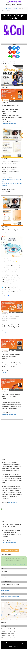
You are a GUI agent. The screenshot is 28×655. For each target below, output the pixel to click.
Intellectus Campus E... (14, 614)
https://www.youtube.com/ (9, 123)
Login (16, 646)
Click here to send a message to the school (10, 584)
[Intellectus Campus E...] (14, 611)
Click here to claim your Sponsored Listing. (13, 564)
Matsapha (15, 8)
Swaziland (8, 8)
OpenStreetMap (19, 618)
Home (8, 4)
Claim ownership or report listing (10, 550)
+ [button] (3, 604)
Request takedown (6, 554)
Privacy (21, 643)
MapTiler (14, 618)
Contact (13, 643)
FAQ (11, 646)
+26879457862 (5, 590)
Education (4, 578)
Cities (13, 4)
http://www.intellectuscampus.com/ (10, 596)
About (7, 643)
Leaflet (10, 618)
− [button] (3, 606)
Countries (20, 4)
